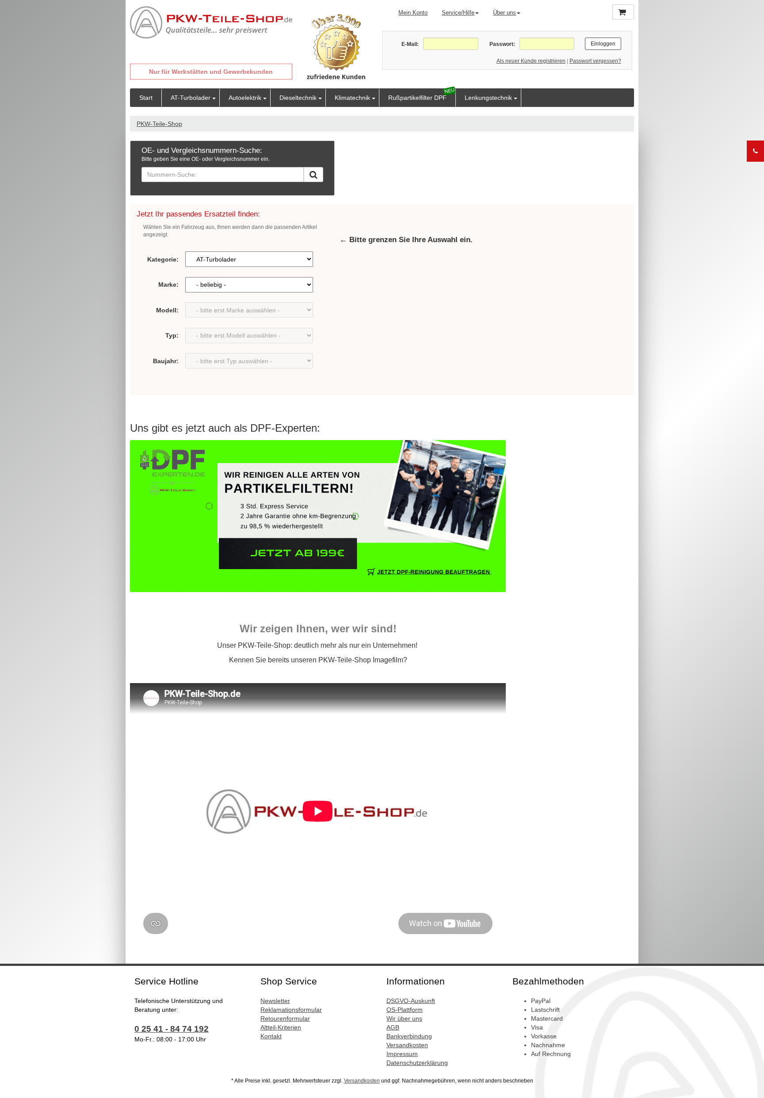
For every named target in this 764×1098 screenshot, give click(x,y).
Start (146, 97)
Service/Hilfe (458, 12)
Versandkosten (407, 1045)
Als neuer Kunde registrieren (531, 61)
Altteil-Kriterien (280, 1027)
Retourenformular (285, 1018)
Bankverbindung (409, 1036)
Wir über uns (404, 1018)
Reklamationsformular (291, 1009)
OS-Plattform (404, 1009)
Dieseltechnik (298, 97)
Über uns (504, 12)
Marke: (168, 284)
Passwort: (502, 44)
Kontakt (271, 1036)
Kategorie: (163, 259)
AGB (392, 1027)
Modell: (167, 310)
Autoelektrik (245, 97)
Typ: (172, 335)
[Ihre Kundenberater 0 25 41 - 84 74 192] (755, 151)
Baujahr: (166, 361)
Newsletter (275, 1000)
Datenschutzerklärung (417, 1062)
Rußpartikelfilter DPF (417, 97)
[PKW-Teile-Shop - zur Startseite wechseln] (211, 22)
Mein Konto (413, 12)
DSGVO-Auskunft (410, 1000)
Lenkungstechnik (488, 97)
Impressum (402, 1053)
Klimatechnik (352, 97)
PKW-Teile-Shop (159, 123)
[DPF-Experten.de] (318, 516)
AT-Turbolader (190, 97)
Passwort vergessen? (595, 61)
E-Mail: (410, 44)
